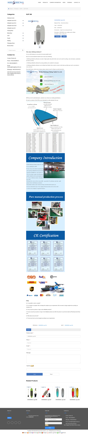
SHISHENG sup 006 (32, 399)
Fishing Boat (10, 30)
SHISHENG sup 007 (46, 399)
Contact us (77, 2)
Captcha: (28, 365)
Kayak (8, 38)
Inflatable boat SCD (11, 20)
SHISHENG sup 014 (42, 325)
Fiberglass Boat (10, 43)
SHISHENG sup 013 (60, 399)
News (64, 2)
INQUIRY (58, 36)
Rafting (9, 40)
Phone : (28, 339)
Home (39, 2)
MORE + (9, 417)
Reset (51, 374)
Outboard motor (10, 18)
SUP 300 (25, 8)
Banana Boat (10, 45)
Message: (28, 352)
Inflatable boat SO (11, 28)
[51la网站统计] (60, 430)
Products (45, 2)
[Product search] (22, 50)
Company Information (55, 2)
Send (34, 374)
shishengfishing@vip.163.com (14, 67)
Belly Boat (9, 33)
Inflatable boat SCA (11, 23)
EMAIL (64, 36)
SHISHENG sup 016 (68, 325)
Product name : (30, 332)
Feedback (69, 2)
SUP (21, 8)
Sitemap (57, 430)
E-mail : (28, 345)
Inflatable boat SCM (11, 25)
